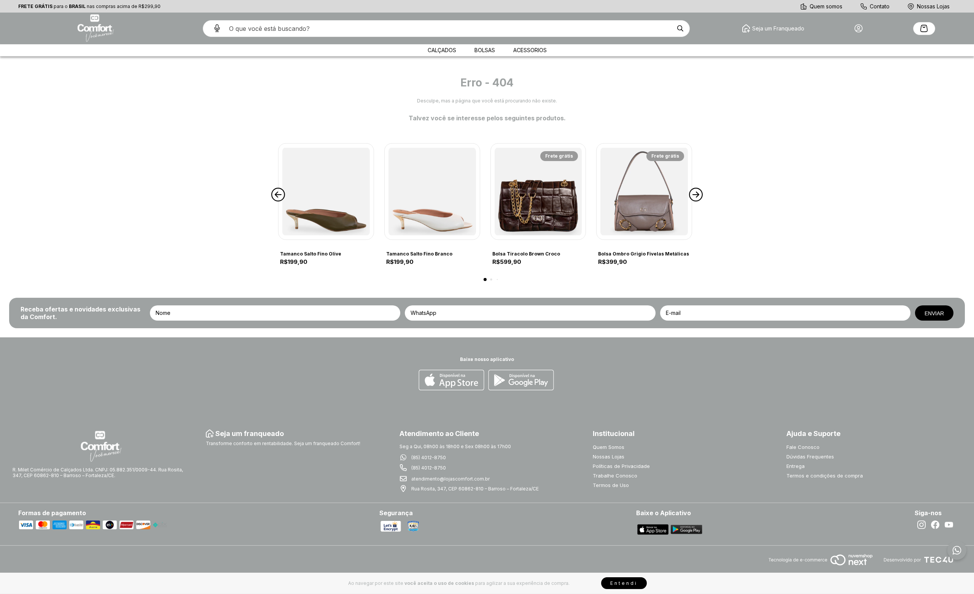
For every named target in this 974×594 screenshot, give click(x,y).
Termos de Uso (611, 485)
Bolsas (484, 50)
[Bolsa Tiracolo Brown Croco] (538, 192)
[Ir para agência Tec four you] (918, 560)
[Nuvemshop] (820, 566)
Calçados (442, 50)
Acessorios (530, 50)
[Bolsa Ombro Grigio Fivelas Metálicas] (644, 192)
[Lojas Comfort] (95, 28)
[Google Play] (521, 380)
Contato (880, 6)
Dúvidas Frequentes (810, 456)
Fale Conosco (803, 447)
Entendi (624, 583)
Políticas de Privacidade (621, 466)
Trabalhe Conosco (615, 476)
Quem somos (826, 6)
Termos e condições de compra (824, 476)
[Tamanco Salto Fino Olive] (326, 192)
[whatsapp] (956, 550)
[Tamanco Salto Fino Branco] (432, 192)
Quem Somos (608, 447)
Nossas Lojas (933, 6)
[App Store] (451, 380)
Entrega (795, 466)
